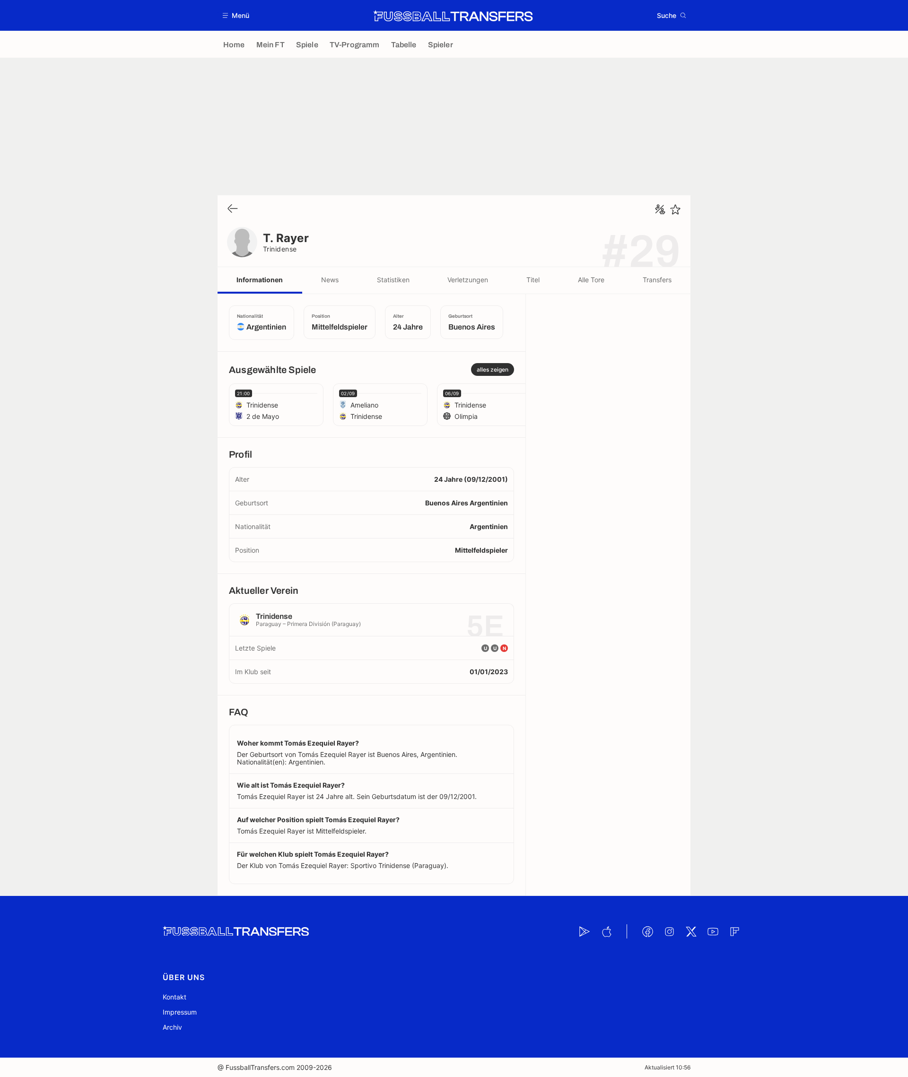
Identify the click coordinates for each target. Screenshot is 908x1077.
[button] (236, 15)
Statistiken (393, 280)
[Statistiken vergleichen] (660, 209)
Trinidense (280, 249)
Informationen (259, 280)
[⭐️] (675, 209)
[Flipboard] (734, 931)
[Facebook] (647, 931)
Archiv (172, 1027)
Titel (533, 280)
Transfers (657, 280)
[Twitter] (691, 931)
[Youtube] (713, 931)
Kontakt (174, 997)
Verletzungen (467, 280)
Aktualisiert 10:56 (667, 1067)
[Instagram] (669, 931)
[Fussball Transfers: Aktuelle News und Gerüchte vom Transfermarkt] (453, 15)
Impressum (180, 1012)
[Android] (584, 931)
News (330, 280)
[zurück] (232, 209)
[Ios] (606, 931)
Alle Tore (591, 280)
